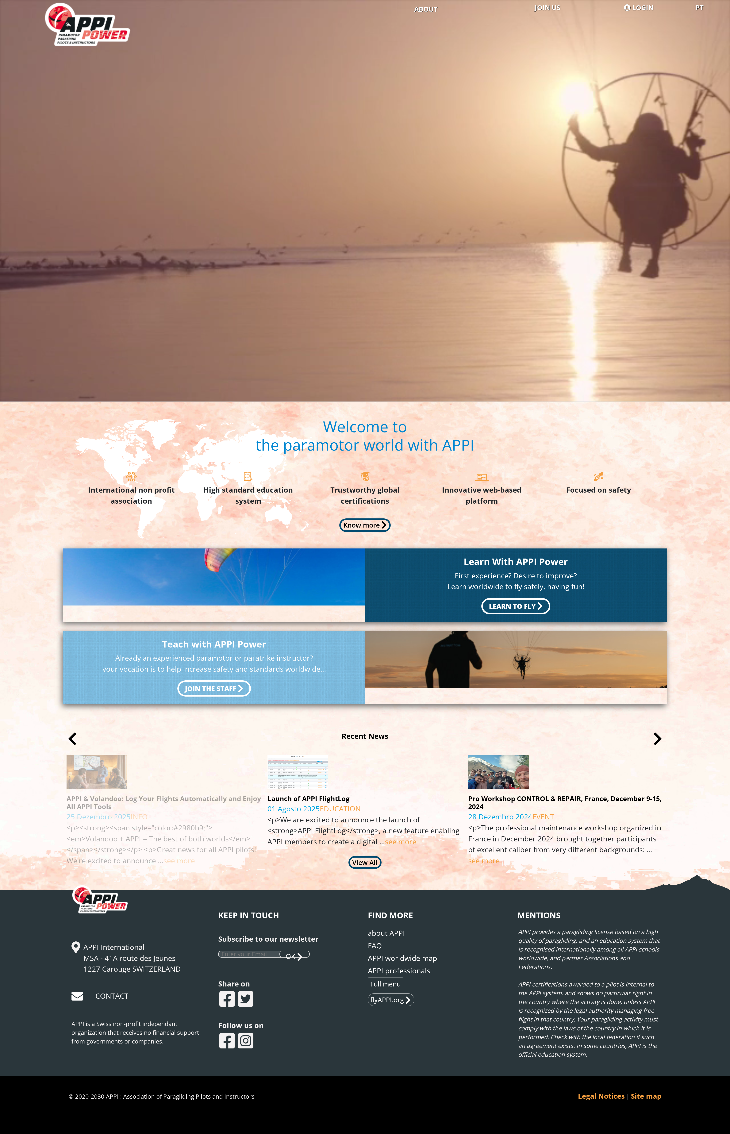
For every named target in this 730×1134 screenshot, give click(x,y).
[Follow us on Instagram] (246, 1041)
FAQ (375, 945)
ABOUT (425, 8)
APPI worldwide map (402, 958)
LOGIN (642, 7)
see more (193, 841)
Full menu (385, 983)
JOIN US (547, 7)
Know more (361, 524)
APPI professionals (399, 970)
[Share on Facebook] (227, 1000)
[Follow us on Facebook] (227, 1041)
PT (700, 7)
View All (365, 862)
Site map (646, 1096)
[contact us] (77, 998)
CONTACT (111, 996)
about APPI (386, 933)
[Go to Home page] (94, 36)
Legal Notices (601, 1096)
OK (290, 954)
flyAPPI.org (387, 999)
